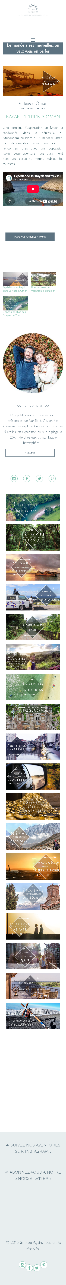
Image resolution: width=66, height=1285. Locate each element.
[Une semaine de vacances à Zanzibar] (43, 279)
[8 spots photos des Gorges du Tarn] (15, 303)
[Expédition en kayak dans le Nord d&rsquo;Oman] (15, 279)
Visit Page (33, 8)
